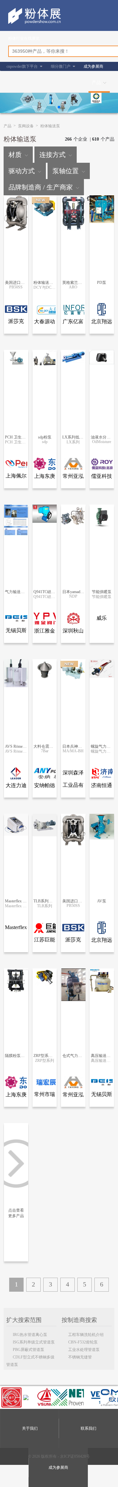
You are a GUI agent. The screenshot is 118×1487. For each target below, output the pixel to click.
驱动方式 (22, 170)
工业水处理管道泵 (84, 1349)
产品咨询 (17, 207)
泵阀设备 (26, 126)
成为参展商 (93, 66)
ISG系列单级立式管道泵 (34, 1342)
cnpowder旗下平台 (22, 66)
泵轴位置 (65, 170)
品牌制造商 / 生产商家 (41, 187)
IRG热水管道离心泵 (30, 1334)
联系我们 (88, 1428)
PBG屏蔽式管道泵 (28, 1349)
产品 (96, 82)
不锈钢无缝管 (80, 1357)
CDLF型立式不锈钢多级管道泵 (30, 1358)
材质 (15, 154)
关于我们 (30, 1428)
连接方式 (52, 154)
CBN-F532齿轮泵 (83, 1342)
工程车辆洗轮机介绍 (86, 1334)
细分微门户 (60, 66)
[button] (59, 107)
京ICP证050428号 (75, 1456)
